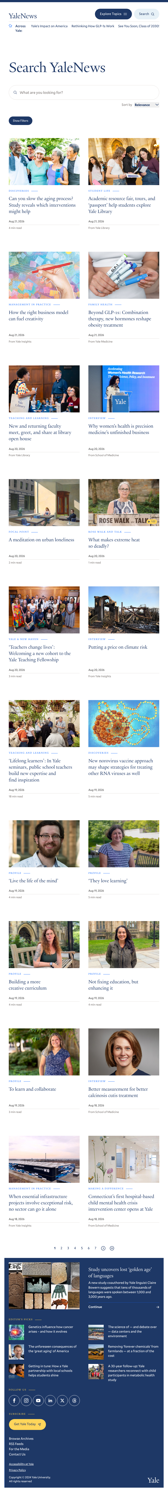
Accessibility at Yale (21, 1464)
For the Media (19, 1449)
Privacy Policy (17, 1470)
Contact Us (17, 1454)
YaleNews (23, 16)
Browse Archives (21, 1438)
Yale (153, 1481)
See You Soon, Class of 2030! (138, 26)
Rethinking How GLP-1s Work (93, 26)
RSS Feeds (16, 1444)
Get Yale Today (25, 1424)
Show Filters (20, 121)
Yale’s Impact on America (49, 26)
